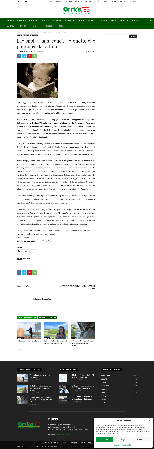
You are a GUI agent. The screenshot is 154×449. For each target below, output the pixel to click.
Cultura (102, 21)
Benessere (91, 21)
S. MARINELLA (49, 26)
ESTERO (135, 1)
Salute (80, 21)
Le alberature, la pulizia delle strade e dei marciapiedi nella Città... (41, 399)
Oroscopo (136, 21)
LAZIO (120, 1)
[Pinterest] (29, 56)
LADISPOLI (51, 1)
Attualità (20, 21)
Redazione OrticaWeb (25, 51)
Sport (112, 21)
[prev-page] (18, 350)
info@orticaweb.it (63, 434)
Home (19, 32)
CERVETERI (59, 1)
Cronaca (44, 21)
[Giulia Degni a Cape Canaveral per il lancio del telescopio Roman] (56, 330)
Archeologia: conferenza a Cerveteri (29, 341)
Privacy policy (127, 445)
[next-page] (21, 350)
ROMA (114, 1)
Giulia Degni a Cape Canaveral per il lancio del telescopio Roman (40, 388)
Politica (32, 21)
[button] (149, 421)
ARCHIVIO (10, 21)
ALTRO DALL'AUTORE (47, 317)
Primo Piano (34, 35)
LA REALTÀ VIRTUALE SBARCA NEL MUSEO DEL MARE (77, 287)
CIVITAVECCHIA (78, 1)
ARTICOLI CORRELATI (27, 317)
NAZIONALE (127, 1)
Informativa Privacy (76, 447)
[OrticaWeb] (77, 11)
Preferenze (141, 440)
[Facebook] (18, 1)
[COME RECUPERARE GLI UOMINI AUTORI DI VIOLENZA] (63, 378)
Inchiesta (56, 21)
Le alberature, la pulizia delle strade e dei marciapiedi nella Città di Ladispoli (82, 343)
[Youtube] (26, 1)
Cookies (116, 445)
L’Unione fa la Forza (24, 286)
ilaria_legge (26, 258)
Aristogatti (124, 21)
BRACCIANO (68, 1)
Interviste (68, 21)
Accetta (104, 440)
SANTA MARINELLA (90, 1)
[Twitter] (22, 1)
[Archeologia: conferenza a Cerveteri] (29, 330)
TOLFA (100, 1)
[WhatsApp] (34, 56)
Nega (123, 440)
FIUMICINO (107, 1)
